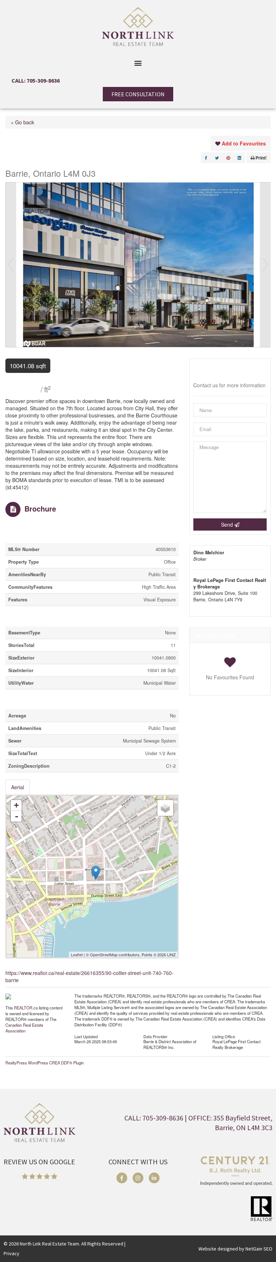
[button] (138, 63)
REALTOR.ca (26, 1008)
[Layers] (165, 808)
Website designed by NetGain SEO (235, 1248)
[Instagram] (138, 1178)
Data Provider (155, 1036)
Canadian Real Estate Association (24, 1028)
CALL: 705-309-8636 (36, 80)
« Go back (22, 122)
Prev (10, 264)
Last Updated (86, 1036)
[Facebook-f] (121, 1178)
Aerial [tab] (17, 787)
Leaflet (77, 954)
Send (227, 524)
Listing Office (223, 1036)
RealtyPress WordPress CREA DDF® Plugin (44, 1062)
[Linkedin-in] (154, 1178)
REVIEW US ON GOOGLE (39, 1161)
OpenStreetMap (104, 954)
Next (265, 264)
